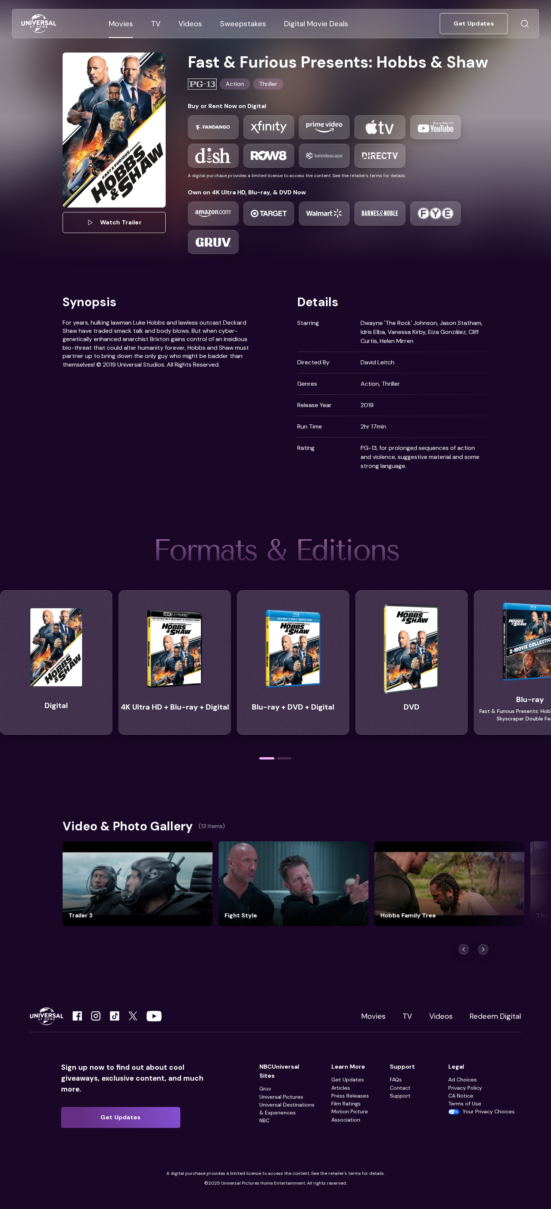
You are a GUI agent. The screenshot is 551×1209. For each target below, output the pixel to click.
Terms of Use (464, 1103)
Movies (373, 1016)
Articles (340, 1087)
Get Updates (347, 1079)
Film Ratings (346, 1103)
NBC (264, 1120)
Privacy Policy (465, 1087)
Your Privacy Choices (489, 1111)
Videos (441, 1016)
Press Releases (350, 1095)
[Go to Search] (525, 24)
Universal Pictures (281, 1096)
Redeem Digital (495, 1016)
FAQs (396, 1079)
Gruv (265, 1088)
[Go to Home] (38, 23)
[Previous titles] (463, 949)
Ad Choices (462, 1079)
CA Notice (460, 1095)
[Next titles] (483, 949)
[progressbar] (266, 758)
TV (407, 1016)
